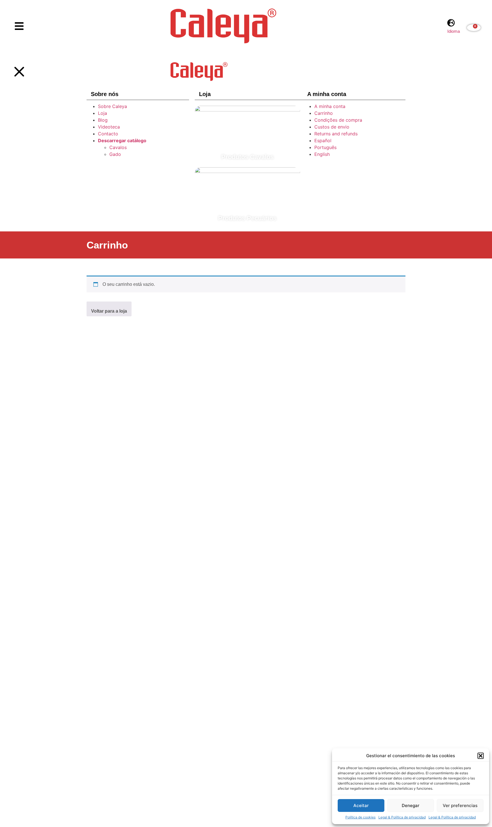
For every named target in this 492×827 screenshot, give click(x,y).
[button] (480, 756)
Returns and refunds (336, 134)
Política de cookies (360, 817)
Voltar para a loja (109, 311)
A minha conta (329, 106)
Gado (115, 154)
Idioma (453, 31)
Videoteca (109, 127)
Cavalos (118, 147)
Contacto (108, 134)
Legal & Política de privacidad (402, 817)
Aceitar (361, 805)
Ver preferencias (460, 805)
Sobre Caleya (112, 106)
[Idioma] (451, 23)
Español (322, 140)
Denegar (410, 805)
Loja (102, 113)
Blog (103, 120)
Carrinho (323, 113)
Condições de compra (338, 120)
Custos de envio (331, 127)
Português (325, 147)
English (322, 154)
